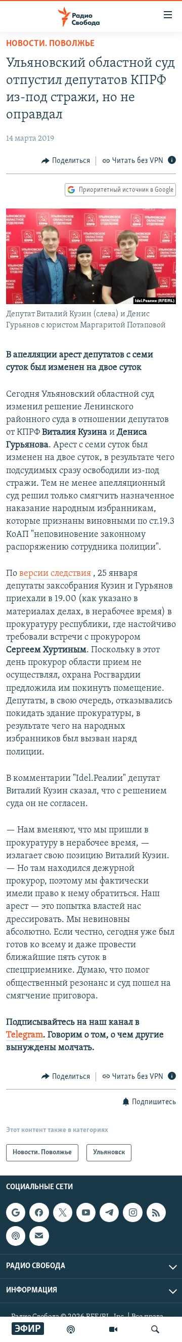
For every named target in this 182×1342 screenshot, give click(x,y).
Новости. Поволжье (50, 44)
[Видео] (113, 1329)
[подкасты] (71, 1329)
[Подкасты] (15, 1235)
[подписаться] (39, 1235)
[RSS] (156, 1212)
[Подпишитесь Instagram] (132, 1212)
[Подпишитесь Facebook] (39, 1212)
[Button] (65, 160)
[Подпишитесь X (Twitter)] (62, 1212)
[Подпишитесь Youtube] (86, 1212)
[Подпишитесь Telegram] (109, 1212)
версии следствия (55, 573)
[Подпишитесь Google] (15, 1212)
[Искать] (155, 1329)
